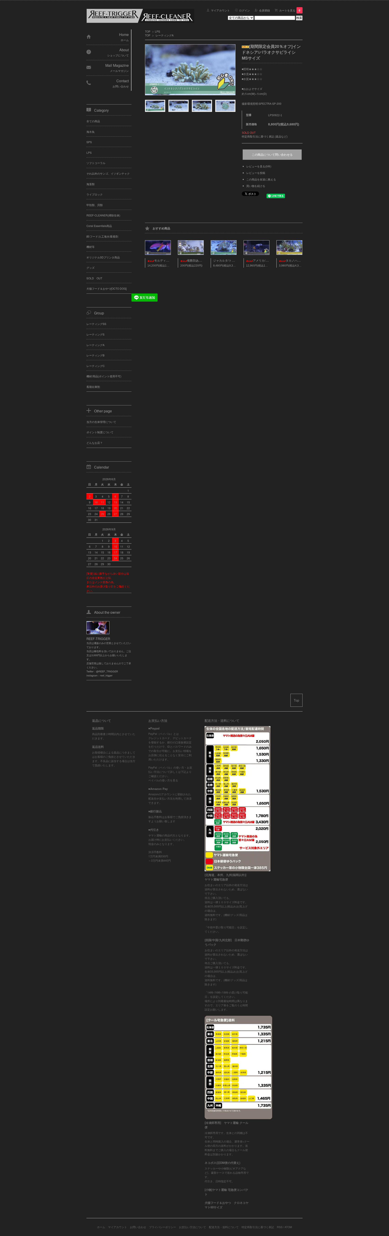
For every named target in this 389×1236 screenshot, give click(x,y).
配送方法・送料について (224, 1227)
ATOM (288, 1227)
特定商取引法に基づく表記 (258, 1227)
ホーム (101, 1227)
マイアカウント (220, 10)
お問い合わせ (138, 1227)
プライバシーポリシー (162, 1227)
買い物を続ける (255, 186)
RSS (280, 1227)
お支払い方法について (192, 1227)
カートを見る (289, 10)
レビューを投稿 (255, 173)
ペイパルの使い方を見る (163, 780)
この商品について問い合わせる (272, 154)
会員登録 (264, 10)
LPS (157, 31)
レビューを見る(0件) (258, 166)
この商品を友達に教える (261, 179)
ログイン (244, 10)
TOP (147, 31)
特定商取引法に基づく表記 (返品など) (264, 136)
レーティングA (165, 35)
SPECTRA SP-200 (270, 103)
